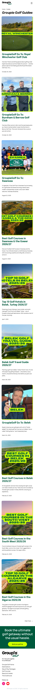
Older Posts (29, 621)
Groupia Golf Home (8, 664)
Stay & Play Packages (9, 669)
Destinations (6, 667)
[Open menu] (31, 3)
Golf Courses (6, 671)
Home (3, 9)
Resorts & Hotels (7, 673)
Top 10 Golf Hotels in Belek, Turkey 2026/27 (14, 303)
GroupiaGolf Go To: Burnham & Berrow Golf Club (15, 118)
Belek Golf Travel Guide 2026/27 (15, 364)
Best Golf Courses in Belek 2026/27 (17, 480)
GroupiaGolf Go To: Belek (16, 423)
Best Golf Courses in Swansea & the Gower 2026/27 (15, 241)
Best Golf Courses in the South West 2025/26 (16, 540)
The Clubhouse (7, 676)
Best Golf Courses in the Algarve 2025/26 (16, 598)
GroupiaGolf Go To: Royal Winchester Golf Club (16, 56)
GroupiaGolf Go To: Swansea (13, 179)
